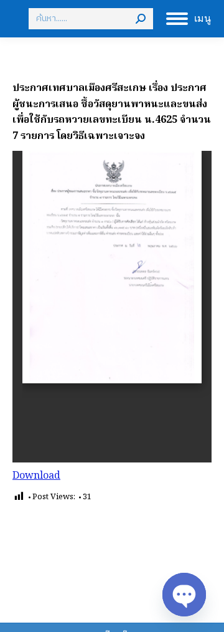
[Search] (141, 18)
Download (36, 476)
